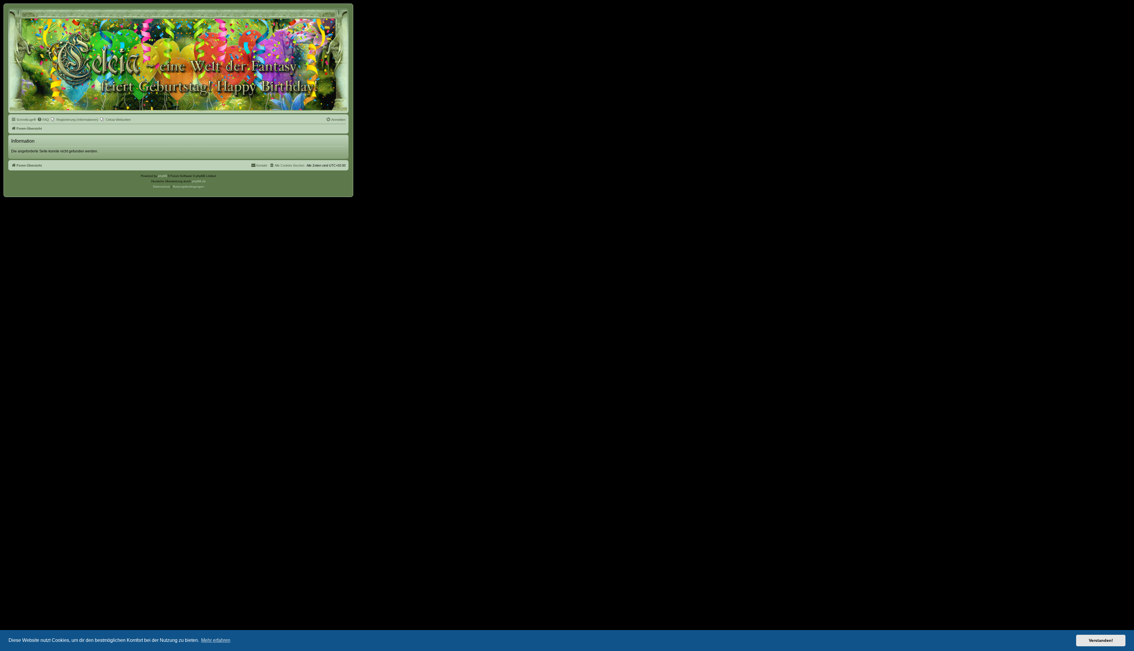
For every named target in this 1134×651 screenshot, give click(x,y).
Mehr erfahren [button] (215, 640)
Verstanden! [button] (1101, 640)
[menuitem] (43, 119)
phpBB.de (199, 181)
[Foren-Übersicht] (178, 60)
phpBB (162, 176)
